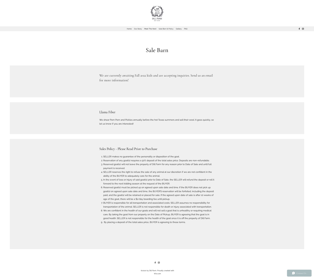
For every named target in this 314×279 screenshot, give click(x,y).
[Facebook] (299, 29)
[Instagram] (303, 29)
